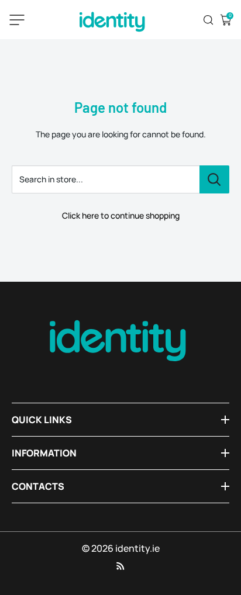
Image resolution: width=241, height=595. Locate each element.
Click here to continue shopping (121, 215)
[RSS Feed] (120, 566)
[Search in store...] (214, 179)
